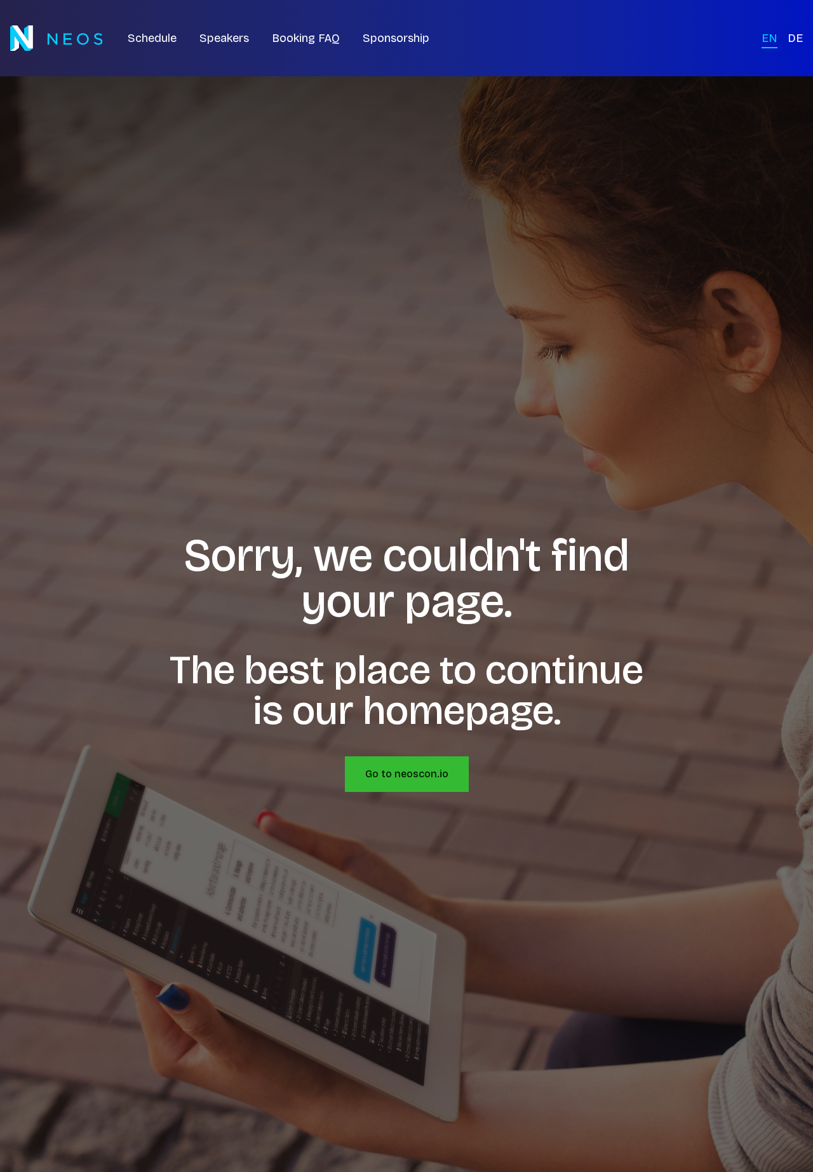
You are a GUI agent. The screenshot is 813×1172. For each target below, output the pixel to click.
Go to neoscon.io (406, 774)
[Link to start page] (56, 38)
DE (795, 38)
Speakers (224, 38)
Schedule (152, 38)
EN (769, 38)
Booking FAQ (306, 38)
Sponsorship (396, 38)
